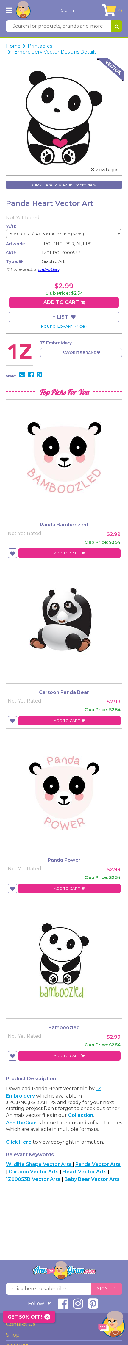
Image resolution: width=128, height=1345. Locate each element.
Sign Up (106, 1288)
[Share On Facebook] (31, 375)
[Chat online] (111, 1325)
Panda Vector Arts (98, 1164)
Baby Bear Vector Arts (92, 1179)
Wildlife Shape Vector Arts (39, 1164)
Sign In (67, 10)
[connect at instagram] (78, 1306)
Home (13, 46)
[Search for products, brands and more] (116, 26)
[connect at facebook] (63, 1306)
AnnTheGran (21, 1122)
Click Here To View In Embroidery (64, 185)
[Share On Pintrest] (39, 375)
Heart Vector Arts (85, 1172)
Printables (40, 46)
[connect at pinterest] (93, 1306)
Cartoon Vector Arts (34, 1172)
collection (80, 1115)
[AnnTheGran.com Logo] (23, 10)
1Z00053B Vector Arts (34, 1179)
